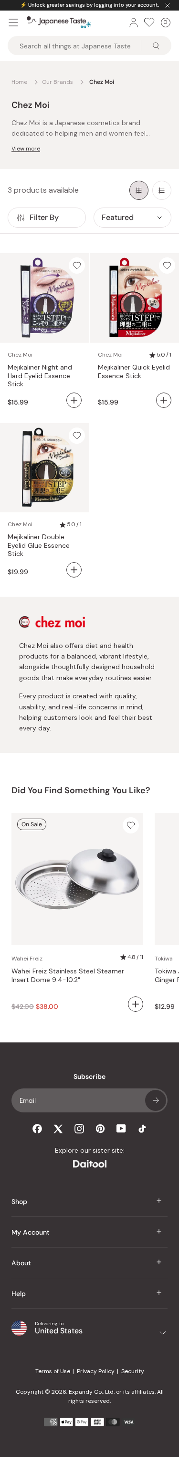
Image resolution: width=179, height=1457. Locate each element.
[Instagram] (79, 1128)
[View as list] (161, 190)
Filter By (44, 217)
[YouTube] (121, 1128)
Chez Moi (20, 354)
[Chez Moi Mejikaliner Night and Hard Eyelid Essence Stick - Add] (74, 400)
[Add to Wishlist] (76, 265)
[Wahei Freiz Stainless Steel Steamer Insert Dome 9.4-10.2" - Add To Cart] (135, 1004)
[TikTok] (142, 1128)
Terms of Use (52, 1371)
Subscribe (155, 1100)
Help (18, 1293)
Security (132, 1371)
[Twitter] (58, 1128)
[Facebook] (37, 1128)
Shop (19, 1201)
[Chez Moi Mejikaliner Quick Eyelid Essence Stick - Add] (163, 400)
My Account (30, 1232)
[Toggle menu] (13, 22)
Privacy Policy (96, 1371)
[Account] (133, 22)
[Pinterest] (100, 1128)
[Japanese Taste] (59, 22)
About (21, 1263)
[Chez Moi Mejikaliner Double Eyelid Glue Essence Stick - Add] (74, 570)
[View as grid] (138, 190)
